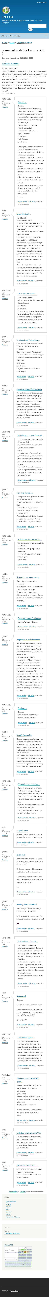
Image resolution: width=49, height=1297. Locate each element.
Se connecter (41, 2)
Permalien (5, 107)
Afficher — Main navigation (11, 36)
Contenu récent (11, 1202)
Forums (12, 42)
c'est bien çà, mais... (25, 492)
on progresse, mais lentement (28, 639)
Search (8, 1207)
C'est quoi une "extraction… (28, 340)
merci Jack (21, 854)
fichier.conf (21, 996)
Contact (8, 1214)
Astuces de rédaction (13, 1217)
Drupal (13, 1290)
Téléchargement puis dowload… (31, 435)
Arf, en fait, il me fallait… (27, 1165)
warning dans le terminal (27, 904)
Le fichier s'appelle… (26, 1037)
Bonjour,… (22, 708)
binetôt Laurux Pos (24, 735)
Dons (7, 1209)
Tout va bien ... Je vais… (28, 941)
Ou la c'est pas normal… (28, 293)
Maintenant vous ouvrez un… (30, 539)
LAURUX (7, 17)
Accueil (4, 42)
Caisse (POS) (9, 1245)
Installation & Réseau (24, 42)
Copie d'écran (22, 830)
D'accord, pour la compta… (29, 784)
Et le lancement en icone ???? (29, 1132)
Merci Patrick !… (24, 214)
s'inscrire (32, 201)
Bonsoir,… (22, 102)
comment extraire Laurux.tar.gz (29, 389)
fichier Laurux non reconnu (28, 577)
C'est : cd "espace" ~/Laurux (29, 618)
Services (9, 1212)
